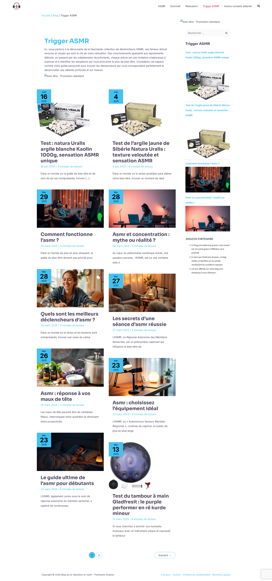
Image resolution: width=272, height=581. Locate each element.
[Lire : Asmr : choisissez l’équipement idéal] (142, 377)
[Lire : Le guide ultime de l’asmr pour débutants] (70, 452)
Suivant (164, 555)
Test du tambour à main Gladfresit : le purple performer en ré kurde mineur (141, 505)
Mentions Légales (221, 574)
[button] (258, 6)
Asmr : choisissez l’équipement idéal (135, 406)
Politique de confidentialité (196, 574)
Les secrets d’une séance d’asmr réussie (139, 321)
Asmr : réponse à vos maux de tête (65, 396)
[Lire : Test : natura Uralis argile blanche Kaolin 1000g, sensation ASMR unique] (64, 113)
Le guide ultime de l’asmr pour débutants (67, 480)
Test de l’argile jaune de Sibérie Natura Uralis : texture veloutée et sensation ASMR (141, 152)
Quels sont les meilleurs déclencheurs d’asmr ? (69, 317)
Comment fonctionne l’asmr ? (67, 237)
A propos (165, 574)
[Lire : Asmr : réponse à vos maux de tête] (70, 368)
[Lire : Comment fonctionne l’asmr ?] (70, 208)
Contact (177, 574)
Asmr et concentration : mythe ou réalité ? (141, 237)
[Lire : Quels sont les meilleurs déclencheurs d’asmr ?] (70, 288)
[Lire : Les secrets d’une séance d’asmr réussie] (142, 293)
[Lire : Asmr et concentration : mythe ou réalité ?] (142, 208)
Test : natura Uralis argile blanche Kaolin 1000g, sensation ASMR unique (70, 152)
